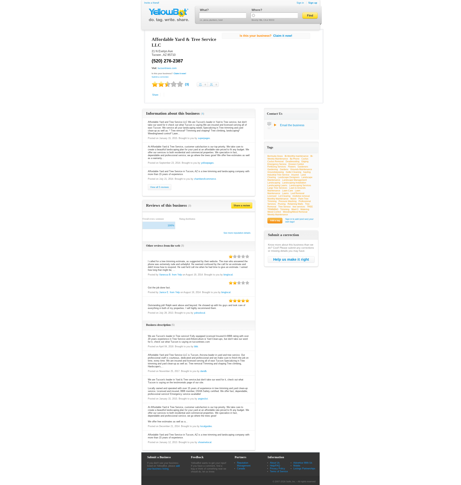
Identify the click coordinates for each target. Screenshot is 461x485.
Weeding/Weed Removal (295, 212)
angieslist (203, 398)
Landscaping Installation (294, 182)
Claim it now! (180, 73)
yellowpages (207, 162)
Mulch (293, 198)
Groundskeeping (275, 172)
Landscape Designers (288, 177)
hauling (307, 172)
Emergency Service (277, 164)
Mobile (296, 465)
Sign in (300, 2)
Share (155, 94)
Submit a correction (160, 77)
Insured (295, 175)
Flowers (292, 166)
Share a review (242, 205)
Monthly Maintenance (277, 198)
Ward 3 (294, 209)
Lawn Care (287, 190)
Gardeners (303, 166)
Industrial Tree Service (278, 175)
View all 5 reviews (159, 187)
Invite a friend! (151, 2)
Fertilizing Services (276, 166)
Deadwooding (292, 161)
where (256, 10)
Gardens (284, 169)
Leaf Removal (297, 193)
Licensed (271, 196)
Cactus (304, 159)
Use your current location (253, 15)
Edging (304, 161)
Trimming (284, 209)
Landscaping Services (300, 185)
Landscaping (273, 182)
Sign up (312, 2)
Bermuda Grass (275, 156)
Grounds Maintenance (301, 169)
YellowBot (168, 15)
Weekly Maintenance (277, 214)
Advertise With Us (302, 462)
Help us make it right (291, 259)
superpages (204, 138)
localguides (206, 426)
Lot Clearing (284, 196)
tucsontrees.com (167, 68)
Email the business (292, 125)
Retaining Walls (295, 204)
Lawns (285, 193)
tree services (299, 206)
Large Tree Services (277, 188)
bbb (196, 346)
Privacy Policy (277, 468)
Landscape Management (294, 180)
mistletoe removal (301, 196)
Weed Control (274, 212)
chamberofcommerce (205, 179)
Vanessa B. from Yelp (170, 274)
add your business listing (163, 467)
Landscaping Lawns (277, 185)
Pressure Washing (288, 201)
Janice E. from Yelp (169, 292)
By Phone (294, 159)
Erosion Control (296, 164)
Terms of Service (279, 471)
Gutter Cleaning (293, 172)
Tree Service (284, 206)
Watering (304, 209)
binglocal (228, 274)
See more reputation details (236, 233)
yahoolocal (199, 312)
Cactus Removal (275, 161)
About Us (275, 462)
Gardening (272, 169)
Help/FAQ (275, 465)
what (203, 10)
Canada (241, 468)
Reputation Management (243, 464)
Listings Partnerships (304, 468)
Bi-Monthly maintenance (296, 156)
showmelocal (204, 442)
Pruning (282, 204)
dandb (203, 371)
